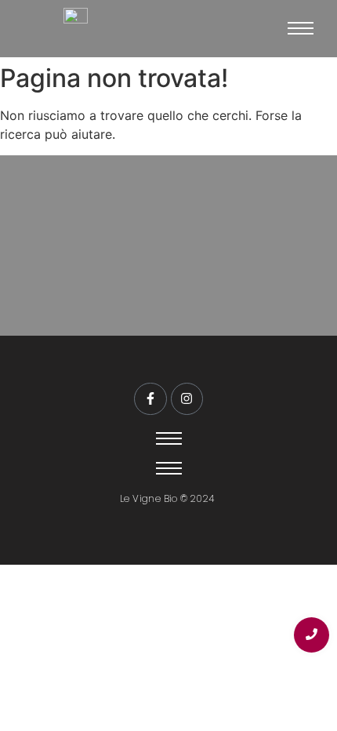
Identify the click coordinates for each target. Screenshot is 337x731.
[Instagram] (187, 399)
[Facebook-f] (150, 399)
